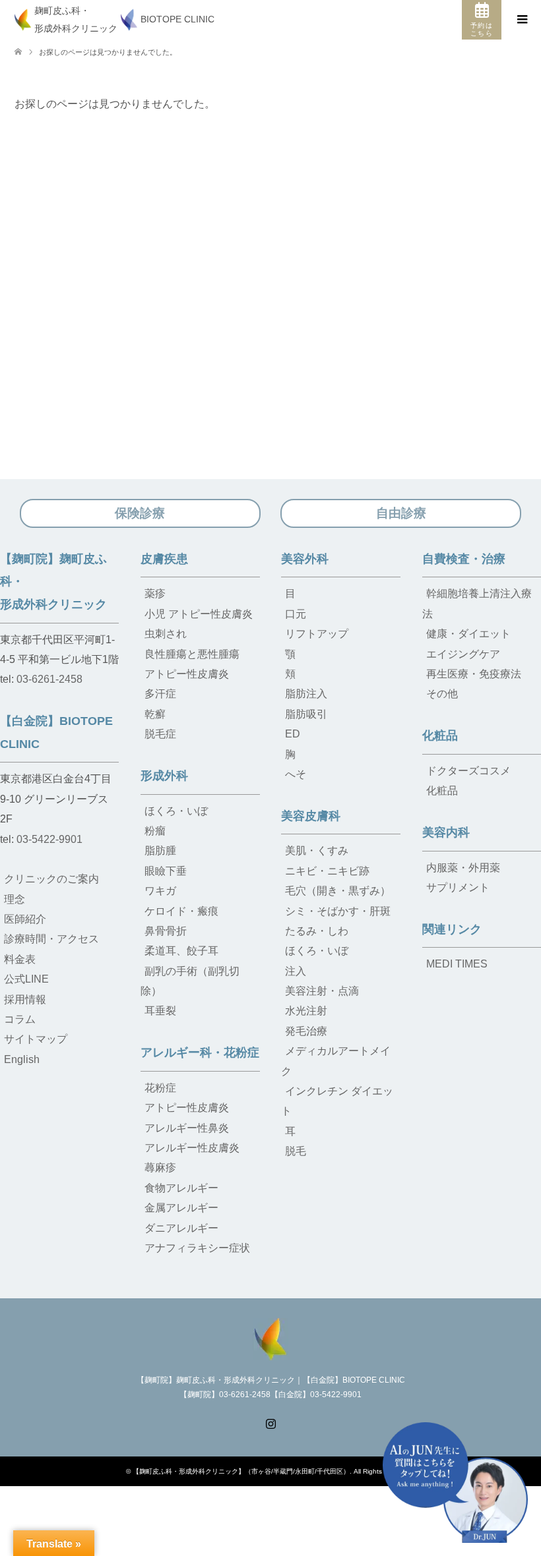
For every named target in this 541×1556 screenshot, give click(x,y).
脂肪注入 (306, 693)
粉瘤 (155, 830)
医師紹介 (25, 919)
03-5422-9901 (49, 839)
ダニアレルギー (181, 1228)
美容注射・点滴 (322, 990)
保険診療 (140, 513)
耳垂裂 (160, 1010)
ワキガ (160, 890)
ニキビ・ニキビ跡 (327, 871)
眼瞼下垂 (165, 871)
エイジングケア (463, 654)
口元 (295, 614)
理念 (14, 899)
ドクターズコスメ (468, 770)
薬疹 (155, 593)
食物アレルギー (181, 1188)
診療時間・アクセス (51, 938)
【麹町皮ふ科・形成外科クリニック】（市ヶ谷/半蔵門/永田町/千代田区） (241, 1471)
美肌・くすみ (316, 850)
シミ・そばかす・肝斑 (338, 911)
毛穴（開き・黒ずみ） (338, 890)
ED (292, 733)
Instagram (270, 1422)
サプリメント (458, 887)
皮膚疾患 (164, 558)
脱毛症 (160, 733)
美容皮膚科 (310, 815)
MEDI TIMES (457, 963)
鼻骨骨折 (165, 930)
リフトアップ (316, 633)
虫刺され (165, 633)
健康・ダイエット (468, 633)
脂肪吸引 (306, 714)
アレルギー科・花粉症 (200, 1052)
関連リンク (452, 929)
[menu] (521, 20)
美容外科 (305, 558)
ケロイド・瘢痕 (181, 911)
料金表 (20, 959)
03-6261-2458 (49, 679)
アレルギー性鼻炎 (186, 1128)
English (22, 1059)
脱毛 (295, 1151)
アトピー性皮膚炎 (186, 673)
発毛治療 (306, 1031)
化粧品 (440, 735)
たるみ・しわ (316, 930)
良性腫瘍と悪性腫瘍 (191, 654)
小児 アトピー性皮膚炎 (198, 614)
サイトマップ (35, 1039)
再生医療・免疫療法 (473, 673)
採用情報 (25, 999)
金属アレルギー (181, 1207)
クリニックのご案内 (51, 878)
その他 (442, 693)
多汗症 (160, 693)
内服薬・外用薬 (463, 867)
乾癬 (155, 714)
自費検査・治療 (463, 558)
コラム (20, 1019)
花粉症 (160, 1087)
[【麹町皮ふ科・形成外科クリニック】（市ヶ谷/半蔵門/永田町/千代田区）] (270, 1337)
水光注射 (306, 1010)
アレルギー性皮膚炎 (191, 1147)
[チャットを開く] (455, 1482)
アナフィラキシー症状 (197, 1247)
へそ (295, 774)
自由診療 (401, 513)
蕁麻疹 (160, 1167)
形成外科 (164, 775)
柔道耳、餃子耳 (181, 950)
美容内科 (446, 832)
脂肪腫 (160, 850)
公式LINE (26, 979)
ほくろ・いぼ (176, 811)
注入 (295, 971)
